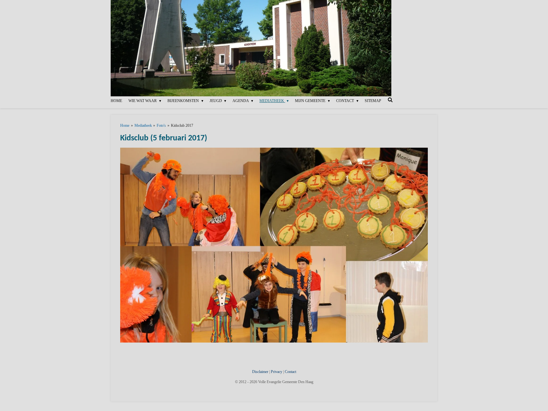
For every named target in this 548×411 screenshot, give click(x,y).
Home (124, 125)
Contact (290, 371)
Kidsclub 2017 (182, 125)
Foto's (161, 125)
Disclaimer (260, 371)
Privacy (277, 371)
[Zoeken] (390, 100)
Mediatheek (143, 125)
